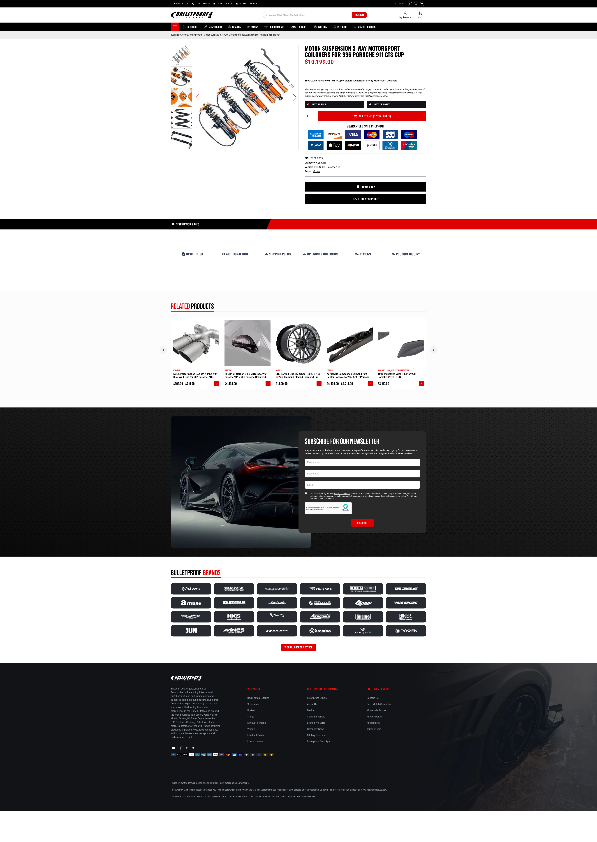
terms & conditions (342, 494)
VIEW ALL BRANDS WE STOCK (298, 647)
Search (359, 15)
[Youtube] (422, 4)
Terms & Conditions (197, 783)
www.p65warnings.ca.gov (373, 790)
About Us (312, 704)
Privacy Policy (374, 716)
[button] (197, 97)
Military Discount (316, 735)
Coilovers (197, 35)
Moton (316, 171)
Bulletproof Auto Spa (318, 741)
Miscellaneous (255, 741)
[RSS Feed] (193, 748)
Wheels (251, 729)
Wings (250, 716)
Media (310, 710)
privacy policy (400, 496)
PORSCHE (319, 167)
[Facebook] (410, 4)
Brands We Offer (316, 722)
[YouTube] (173, 748)
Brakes (251, 710)
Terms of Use (374, 729)
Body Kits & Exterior (258, 697)
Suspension (253, 704)
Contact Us (373, 697)
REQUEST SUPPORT (368, 199)
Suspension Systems (181, 35)
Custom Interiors (316, 716)
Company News (315, 729)
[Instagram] (416, 4)
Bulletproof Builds (317, 697)
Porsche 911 (333, 167)
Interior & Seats (255, 735)
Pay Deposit (382, 104)
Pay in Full (319, 104)
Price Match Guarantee (379, 704)
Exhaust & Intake (256, 722)
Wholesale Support (377, 710)
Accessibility (373, 722)
